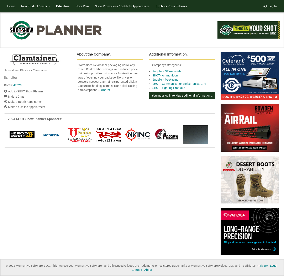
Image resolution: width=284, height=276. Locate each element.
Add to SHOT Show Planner (25, 91)
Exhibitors (62, 6)
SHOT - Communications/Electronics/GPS (179, 83)
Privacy (263, 265)
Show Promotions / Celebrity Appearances (122, 6)
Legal (273, 265)
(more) (105, 90)
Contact (137, 269)
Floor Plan (82, 6)
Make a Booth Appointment (25, 101)
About (148, 269)
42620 (17, 85)
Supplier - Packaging (165, 79)
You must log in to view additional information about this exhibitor (183, 95)
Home (11, 6)
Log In (272, 6)
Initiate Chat (16, 96)
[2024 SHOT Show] (56, 30)
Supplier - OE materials (166, 71)
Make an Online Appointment (26, 107)
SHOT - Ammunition (165, 75)
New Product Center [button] (34, 6)
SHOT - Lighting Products (168, 88)
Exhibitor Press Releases (171, 6)
